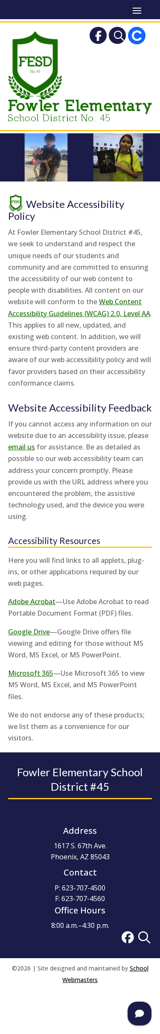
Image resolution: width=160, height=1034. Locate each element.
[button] (137, 10)
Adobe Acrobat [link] (31, 601)
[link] (98, 37)
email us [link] (21, 447)
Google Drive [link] (29, 632)
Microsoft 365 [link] (30, 673)
